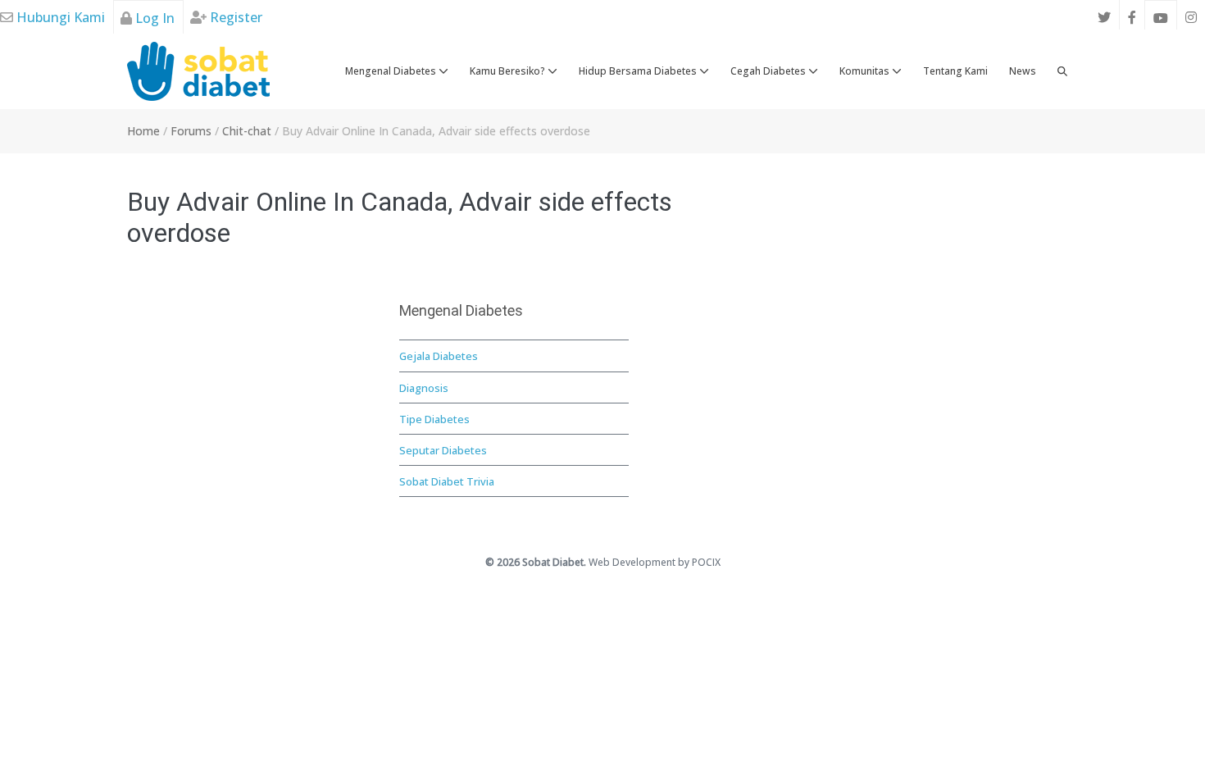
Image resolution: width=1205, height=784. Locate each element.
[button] (1062, 71)
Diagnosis (423, 388)
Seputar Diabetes (443, 450)
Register (234, 17)
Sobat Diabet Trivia (446, 481)
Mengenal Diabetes (392, 71)
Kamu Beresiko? (509, 71)
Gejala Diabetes (438, 356)
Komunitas (865, 71)
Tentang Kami (955, 71)
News (1022, 71)
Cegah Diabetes (769, 71)
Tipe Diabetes (434, 419)
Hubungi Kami (59, 17)
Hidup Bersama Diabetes (639, 71)
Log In (153, 18)
